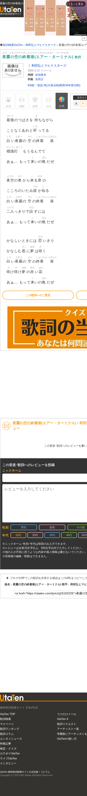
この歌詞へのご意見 (38, 295)
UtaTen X (62, 719)
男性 (23, 527)
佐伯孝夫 (40, 74)
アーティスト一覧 (68, 728)
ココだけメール (66, 714)
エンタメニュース (11, 738)
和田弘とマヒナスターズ (48, 65)
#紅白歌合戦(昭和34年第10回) (62, 85)
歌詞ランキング (9, 728)
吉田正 (39, 79)
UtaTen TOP (7, 714)
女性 (52, 527)
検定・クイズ (8, 748)
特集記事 (5, 743)
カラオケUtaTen (10, 753)
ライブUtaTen (8, 758)
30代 (52, 535)
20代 (35, 535)
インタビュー (8, 763)
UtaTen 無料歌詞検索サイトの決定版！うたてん (25, 772)
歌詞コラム (7, 733)
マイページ (7, 724)
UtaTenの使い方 (67, 738)
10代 (18, 535)
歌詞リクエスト (66, 724)
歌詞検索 (5, 719)
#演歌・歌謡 (36, 85)
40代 (69, 535)
